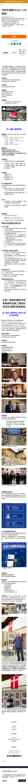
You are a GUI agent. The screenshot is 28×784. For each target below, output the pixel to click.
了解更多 (11, 777)
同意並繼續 (22, 781)
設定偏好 (4, 781)
